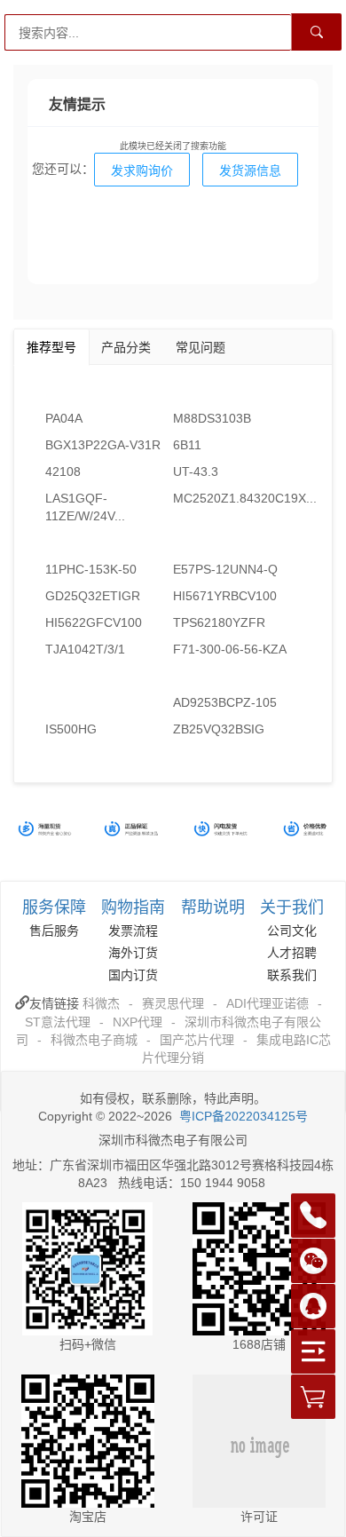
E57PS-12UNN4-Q (225, 569)
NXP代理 (137, 1022)
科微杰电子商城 (94, 1040)
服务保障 (54, 907)
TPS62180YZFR (219, 622)
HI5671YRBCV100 (225, 596)
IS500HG (71, 729)
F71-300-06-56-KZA (230, 649)
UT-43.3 (195, 471)
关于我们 (292, 907)
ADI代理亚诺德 (267, 1003)
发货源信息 (250, 170)
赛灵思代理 (173, 1003)
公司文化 (292, 930)
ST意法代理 (57, 1022)
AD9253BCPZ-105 (225, 702)
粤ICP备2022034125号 (243, 1116)
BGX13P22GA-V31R (103, 445)
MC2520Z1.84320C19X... (237, 498)
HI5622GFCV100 (93, 622)
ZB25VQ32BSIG (218, 729)
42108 (63, 471)
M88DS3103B (212, 418)
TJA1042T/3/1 (85, 649)
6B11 (187, 445)
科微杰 (101, 1003)
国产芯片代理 (197, 1040)
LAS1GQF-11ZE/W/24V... (85, 507)
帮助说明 (213, 907)
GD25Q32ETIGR (92, 596)
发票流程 (133, 930)
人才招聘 (292, 953)
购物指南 (133, 907)
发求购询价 (142, 170)
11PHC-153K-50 (91, 569)
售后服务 (54, 930)
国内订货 (133, 975)
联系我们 (292, 975)
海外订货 (133, 953)
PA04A (64, 418)
